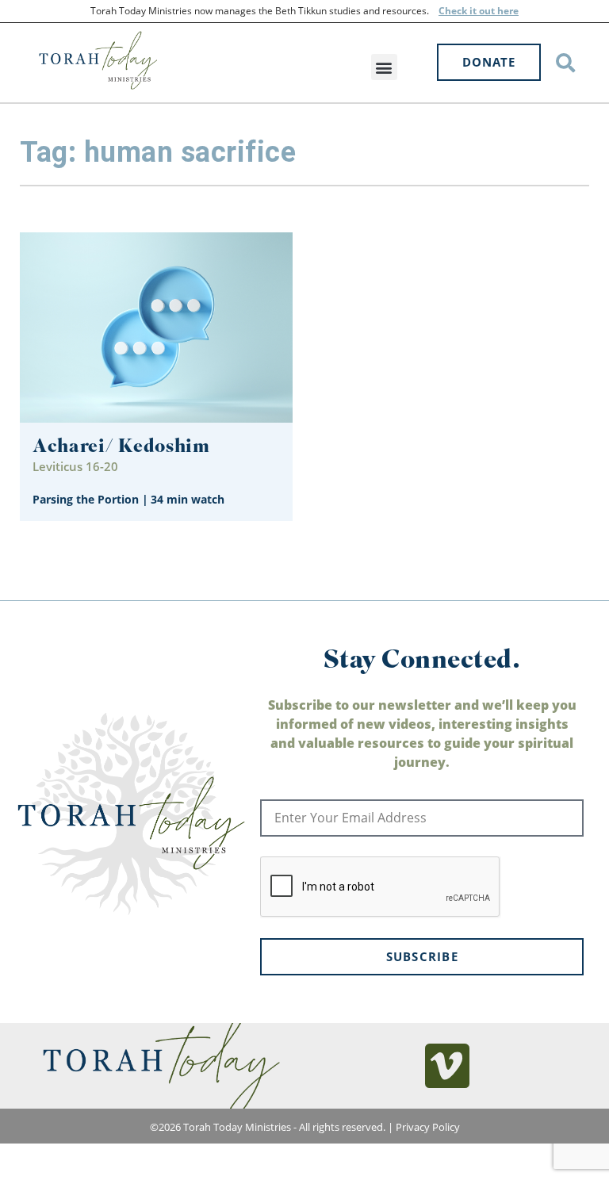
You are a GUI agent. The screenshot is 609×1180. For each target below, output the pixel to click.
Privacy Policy (428, 1127)
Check (453, 10)
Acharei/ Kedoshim (121, 447)
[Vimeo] (447, 1065)
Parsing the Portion (86, 499)
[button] (384, 67)
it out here (493, 10)
